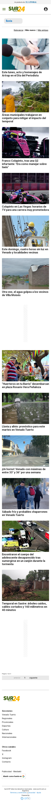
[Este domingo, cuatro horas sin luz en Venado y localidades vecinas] (25, 231)
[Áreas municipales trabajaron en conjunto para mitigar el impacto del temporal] (25, 96)
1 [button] (24, 678)
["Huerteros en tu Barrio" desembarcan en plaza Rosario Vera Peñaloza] (25, 365)
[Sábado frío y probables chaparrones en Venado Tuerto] (25, 493)
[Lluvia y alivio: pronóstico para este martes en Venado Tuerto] (25, 408)
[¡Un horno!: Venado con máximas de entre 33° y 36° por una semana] (25, 451)
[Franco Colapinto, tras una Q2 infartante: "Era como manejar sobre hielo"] (25, 142)
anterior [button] (17, 678)
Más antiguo (43, 30)
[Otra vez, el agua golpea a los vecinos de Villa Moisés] (25, 273)
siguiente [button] (33, 678)
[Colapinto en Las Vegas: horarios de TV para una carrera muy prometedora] (25, 188)
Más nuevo (30, 30)
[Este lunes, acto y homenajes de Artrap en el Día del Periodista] (25, 54)
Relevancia (18, 30)
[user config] (46, 9)
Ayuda (39, 793)
